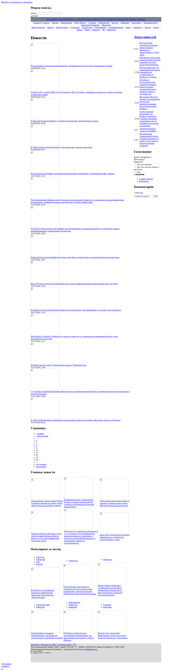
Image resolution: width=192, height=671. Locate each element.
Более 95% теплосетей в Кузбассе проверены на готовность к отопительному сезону (115, 537)
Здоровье (133, 19)
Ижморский (104, 23)
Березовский (66, 23)
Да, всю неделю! (144, 164)
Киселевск (136, 23)
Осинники (75, 27)
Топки (156, 27)
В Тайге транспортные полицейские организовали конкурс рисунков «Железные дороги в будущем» (76, 420)
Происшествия (93, 19)
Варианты (138, 162)
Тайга (128, 27)
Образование (122, 19)
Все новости (51, 19)
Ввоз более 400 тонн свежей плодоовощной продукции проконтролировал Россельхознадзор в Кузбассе (149, 103)
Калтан (115, 23)
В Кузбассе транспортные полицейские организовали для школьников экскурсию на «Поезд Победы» (78, 636)
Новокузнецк (62, 27)
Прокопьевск (100, 27)
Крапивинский (150, 23)
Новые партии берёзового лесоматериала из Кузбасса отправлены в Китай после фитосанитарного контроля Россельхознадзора (110, 590)
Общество (62, 19)
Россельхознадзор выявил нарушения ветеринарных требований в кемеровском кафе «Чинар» (73, 174)
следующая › (41, 464)
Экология (141, 19)
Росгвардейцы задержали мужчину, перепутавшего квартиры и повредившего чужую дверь (149, 49)
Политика (111, 19)
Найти (34, 13)
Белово (55, 23)
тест (141, 193)
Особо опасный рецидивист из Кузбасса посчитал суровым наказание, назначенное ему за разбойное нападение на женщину (149, 119)
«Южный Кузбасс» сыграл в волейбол (147, 130)
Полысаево (87, 27)
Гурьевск (92, 23)
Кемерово (125, 23)
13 (37, 457)
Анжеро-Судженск (41, 23)
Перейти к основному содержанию (16, 2)
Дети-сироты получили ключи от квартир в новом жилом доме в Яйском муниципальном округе (114, 503)
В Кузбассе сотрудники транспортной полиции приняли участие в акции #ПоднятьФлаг (150, 61)
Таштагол (137, 27)
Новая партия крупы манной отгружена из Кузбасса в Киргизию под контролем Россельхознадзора (75, 257)
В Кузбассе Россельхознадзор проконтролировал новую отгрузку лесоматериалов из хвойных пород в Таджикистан (147, 87)
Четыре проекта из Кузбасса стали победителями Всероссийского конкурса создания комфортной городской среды (46, 537)
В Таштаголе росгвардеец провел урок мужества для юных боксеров (61, 147)
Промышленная (116, 27)
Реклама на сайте (48, 644)
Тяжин (79, 30)
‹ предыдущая (42, 436)
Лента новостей (145, 37)
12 (37, 455)
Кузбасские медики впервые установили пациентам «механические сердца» (65, 121)
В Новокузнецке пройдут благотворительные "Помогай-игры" (59, 365)
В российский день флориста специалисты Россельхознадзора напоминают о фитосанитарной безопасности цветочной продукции (79, 590)
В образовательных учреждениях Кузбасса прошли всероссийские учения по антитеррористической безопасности (79, 503)
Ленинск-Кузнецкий (90, 25)
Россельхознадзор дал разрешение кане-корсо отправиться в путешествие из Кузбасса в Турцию (149, 72)
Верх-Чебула (80, 23)
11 (37, 452)
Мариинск (106, 25)
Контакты (35, 644)
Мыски (50, 27)
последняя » (41, 467)
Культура (71, 19)
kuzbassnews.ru (90, 649)
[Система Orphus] (41, 653)
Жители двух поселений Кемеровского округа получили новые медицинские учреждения (112, 635)
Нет (139, 172)
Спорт (103, 19)
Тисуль (147, 27)
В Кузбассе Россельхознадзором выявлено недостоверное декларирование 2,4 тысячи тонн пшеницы (76, 310)
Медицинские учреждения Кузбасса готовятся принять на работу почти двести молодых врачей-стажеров (47, 503)
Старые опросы (146, 179)
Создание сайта (64, 644)
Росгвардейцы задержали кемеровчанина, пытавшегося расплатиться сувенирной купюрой (71, 66)
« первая (39, 434)
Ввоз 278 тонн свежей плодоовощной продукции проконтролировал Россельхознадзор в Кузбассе (74, 284)
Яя (103, 30)
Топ (38, 562)
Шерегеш (111, 30)
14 (37, 460)
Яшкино (96, 30)
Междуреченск (38, 27)
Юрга (87, 30)
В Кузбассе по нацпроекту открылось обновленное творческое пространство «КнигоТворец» (43, 594)
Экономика (82, 19)
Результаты (144, 181)
